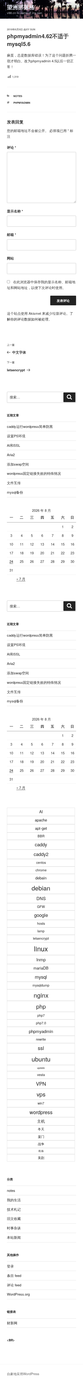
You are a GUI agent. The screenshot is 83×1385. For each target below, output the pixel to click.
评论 (11, 147)
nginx (41, 995)
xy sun (30, 29)
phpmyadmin (21, 102)
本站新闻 (14, 1237)
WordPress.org (18, 1294)
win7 (41, 1103)
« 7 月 (20, 578)
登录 (10, 1266)
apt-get (41, 828)
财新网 (12, 1322)
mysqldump (41, 985)
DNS (41, 898)
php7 (41, 1015)
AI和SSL (13, 445)
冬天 (41, 1129)
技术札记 (14, 1209)
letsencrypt (41, 938)
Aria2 (11, 454)
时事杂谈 (14, 1227)
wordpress (41, 1112)
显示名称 (15, 211)
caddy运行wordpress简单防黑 (30, 426)
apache (41, 820)
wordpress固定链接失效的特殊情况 (34, 473)
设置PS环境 (16, 435)
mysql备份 (15, 492)
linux (41, 948)
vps (41, 1094)
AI (41, 811)
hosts (41, 923)
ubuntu (41, 1058)
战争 (41, 1144)
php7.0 (41, 1023)
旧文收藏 (14, 1218)
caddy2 (41, 854)
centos (41, 862)
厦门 (41, 1136)
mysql (41, 976)
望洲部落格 (21, 7)
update (41, 1068)
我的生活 (14, 1199)
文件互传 (14, 482)
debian (41, 887)
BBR (41, 836)
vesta (41, 1074)
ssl (41, 1047)
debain (41, 878)
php (41, 1006)
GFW (41, 906)
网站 (10, 258)
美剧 (41, 1157)
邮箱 (11, 234)
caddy (41, 844)
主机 (41, 1121)
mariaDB (40, 968)
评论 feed (14, 1284)
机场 (41, 1151)
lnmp (41, 959)
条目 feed (14, 1275)
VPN (41, 1083)
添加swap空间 (18, 464)
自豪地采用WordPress (23, 1373)
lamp (40, 931)
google (41, 915)
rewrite (41, 1039)
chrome (41, 870)
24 (11, 561)
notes (17, 96)
